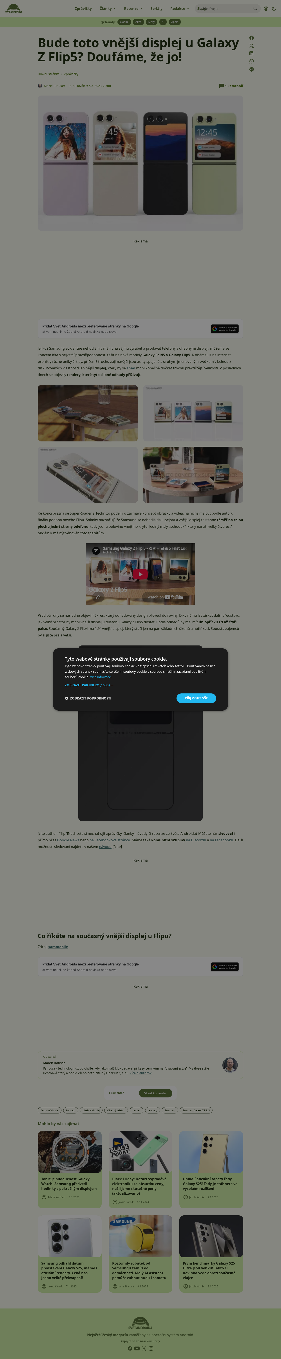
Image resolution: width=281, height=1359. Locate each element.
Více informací (101, 677)
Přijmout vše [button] (196, 698)
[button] (140, 685)
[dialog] (140, 679)
